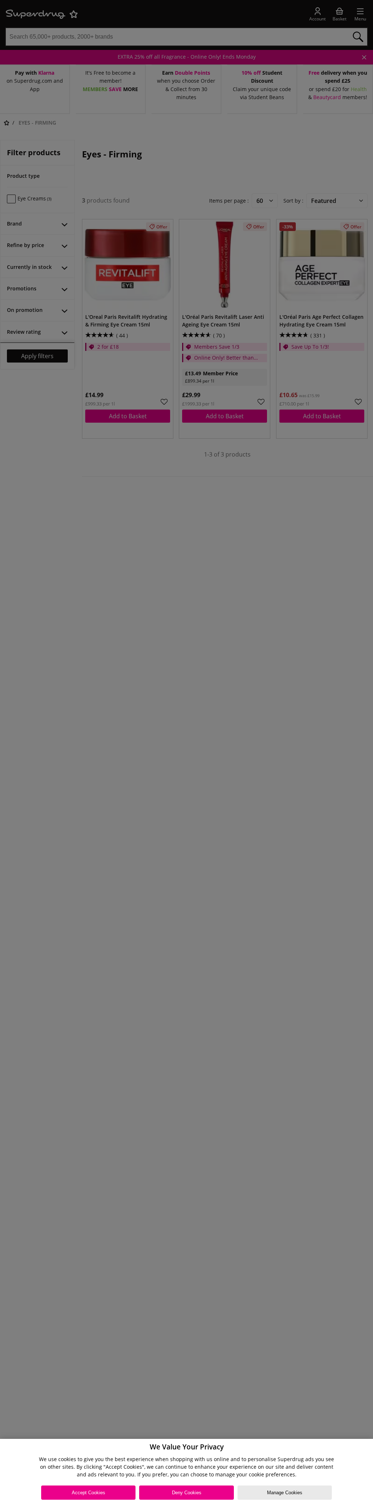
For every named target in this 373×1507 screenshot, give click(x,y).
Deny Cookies (186, 1492)
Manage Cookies (284, 1492)
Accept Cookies (88, 1492)
